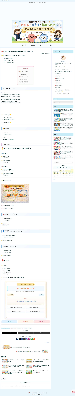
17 (54, 173)
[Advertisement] (37, 11)
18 (57, 173)
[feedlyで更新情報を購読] (32, 339)
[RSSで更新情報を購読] (34, 339)
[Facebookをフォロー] (22, 339)
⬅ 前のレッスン (9, 321)
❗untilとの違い (23, 74)
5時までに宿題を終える (35, 307)
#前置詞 (18, 328)
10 (54, 172)
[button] (42, 333)
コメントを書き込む (25, 382)
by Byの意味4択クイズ (23, 81)
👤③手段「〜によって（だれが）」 (26, 77)
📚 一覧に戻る (25, 321)
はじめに (34, 392)
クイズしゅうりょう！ (24, 82)
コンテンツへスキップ (4, 0)
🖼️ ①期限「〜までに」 (23, 71)
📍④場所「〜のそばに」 (24, 79)
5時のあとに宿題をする (35, 311)
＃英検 (26, 328)
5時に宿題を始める (16, 311)
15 (69, 172)
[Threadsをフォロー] (24, 339)
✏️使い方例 (21, 72)
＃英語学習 (29, 328)
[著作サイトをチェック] (17, 339)
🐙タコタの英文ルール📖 (6, 328)
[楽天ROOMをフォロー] (29, 339)
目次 (24, 68)
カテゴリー (39, 392)
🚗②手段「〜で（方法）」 (24, 76)
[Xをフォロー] (20, 339)
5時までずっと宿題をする (16, 307)
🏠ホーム (30, 392)
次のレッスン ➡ (42, 321)
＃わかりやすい (13, 328)
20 (63, 173)
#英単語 (22, 328)
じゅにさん (63, 61)
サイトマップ (44, 392)
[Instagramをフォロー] (27, 339)
